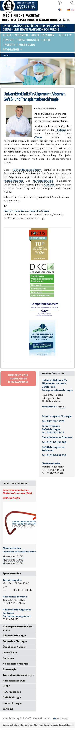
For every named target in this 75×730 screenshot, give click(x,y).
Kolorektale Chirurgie (15, 663)
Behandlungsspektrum (27, 169)
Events (9, 40)
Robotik (10, 44)
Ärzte (35, 35)
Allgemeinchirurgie (14, 635)
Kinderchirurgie (43, 180)
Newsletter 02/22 (13, 560)
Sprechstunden (12, 573)
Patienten (21, 35)
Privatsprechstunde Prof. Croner (18, 628)
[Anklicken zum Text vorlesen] (60, 11)
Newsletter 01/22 (13, 556)
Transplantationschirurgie (18, 675)
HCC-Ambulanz (12, 691)
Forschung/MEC (28, 40)
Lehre (47, 40)
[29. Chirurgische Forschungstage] (42, 355)
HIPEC (6, 686)
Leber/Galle (10, 652)
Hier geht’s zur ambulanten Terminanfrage (18, 378)
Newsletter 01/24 (13, 563)
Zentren (48, 35)
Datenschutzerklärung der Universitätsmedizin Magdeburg (37, 725)
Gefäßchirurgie (14, 180)
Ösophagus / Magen (14, 647)
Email (62, 406)
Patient (61, 130)
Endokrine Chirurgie (15, 641)
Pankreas (8, 658)
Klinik (7, 35)
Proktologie (9, 669)
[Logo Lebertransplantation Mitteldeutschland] (23, 543)
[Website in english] (73, 10)
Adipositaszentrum (14, 680)
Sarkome (8, 708)
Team (38, 137)
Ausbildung (27, 44)
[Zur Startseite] (19, 12)
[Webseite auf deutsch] (69, 10)
